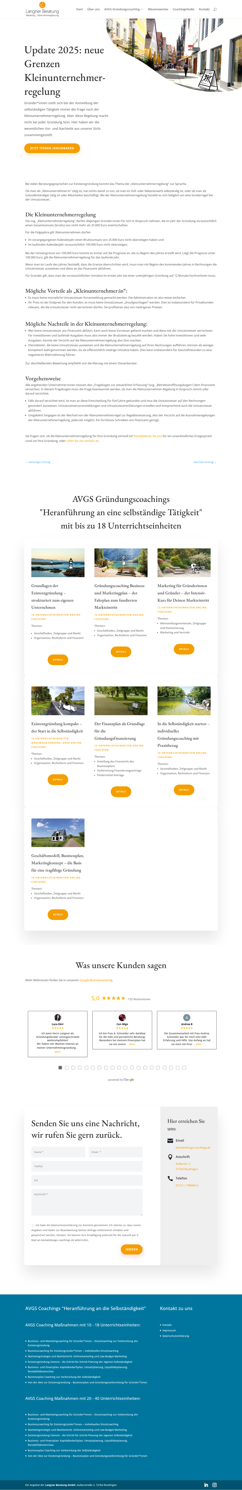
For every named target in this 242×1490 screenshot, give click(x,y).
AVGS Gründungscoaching (122, 9)
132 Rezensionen (139, 999)
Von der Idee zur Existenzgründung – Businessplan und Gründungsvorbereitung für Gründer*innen (87, 1382)
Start (79, 9)
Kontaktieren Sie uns (148, 436)
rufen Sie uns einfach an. (82, 441)
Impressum (169, 1330)
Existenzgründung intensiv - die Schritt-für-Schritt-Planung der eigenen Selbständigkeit (80, 1361)
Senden (131, 1249)
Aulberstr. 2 (183, 1163)
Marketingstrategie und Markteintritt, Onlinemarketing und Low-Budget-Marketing (77, 1356)
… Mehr (131, 1044)
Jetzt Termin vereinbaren (52, 148)
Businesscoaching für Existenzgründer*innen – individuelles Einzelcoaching (73, 1350)
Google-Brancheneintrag (95, 980)
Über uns (93, 9)
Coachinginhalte (183, 9)
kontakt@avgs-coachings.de (193, 1147)
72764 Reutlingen (187, 1169)
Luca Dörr (58, 1024)
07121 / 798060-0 (187, 1185)
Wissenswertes (158, 9)
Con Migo (122, 1024)
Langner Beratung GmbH (60, 1485)
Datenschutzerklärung (175, 1336)
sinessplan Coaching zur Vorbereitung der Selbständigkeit (65, 1377)
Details (58, 659)
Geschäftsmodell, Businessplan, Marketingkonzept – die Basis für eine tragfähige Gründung (57, 863)
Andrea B (186, 1024)
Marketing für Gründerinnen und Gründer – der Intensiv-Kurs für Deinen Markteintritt (183, 593)
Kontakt (204, 9)
